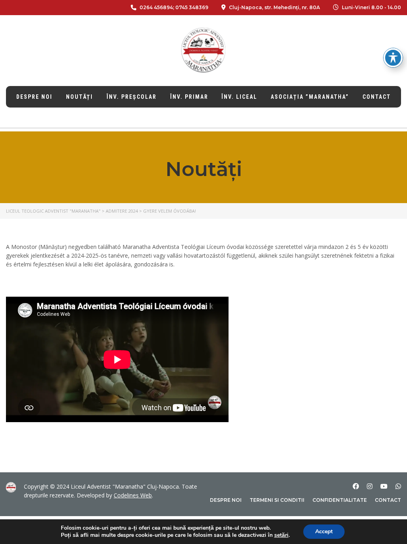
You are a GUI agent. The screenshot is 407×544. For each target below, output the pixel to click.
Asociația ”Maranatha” (310, 97)
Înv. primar (189, 97)
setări (281, 535)
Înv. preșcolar (132, 97)
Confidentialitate (339, 500)
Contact (376, 97)
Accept (324, 531)
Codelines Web (133, 495)
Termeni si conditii (277, 500)
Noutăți (79, 97)
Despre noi (34, 97)
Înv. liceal (239, 97)
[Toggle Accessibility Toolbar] (393, 57)
